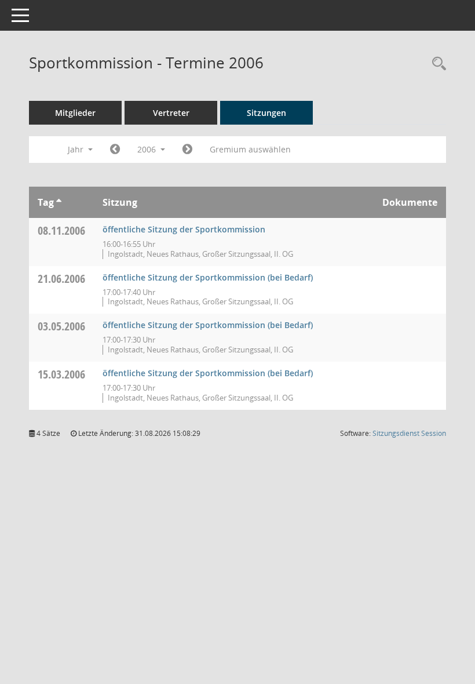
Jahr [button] (77, 149)
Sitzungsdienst (409, 433)
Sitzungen (266, 112)
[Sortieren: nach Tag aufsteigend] (58, 202)
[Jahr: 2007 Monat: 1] (187, 149)
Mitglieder (75, 112)
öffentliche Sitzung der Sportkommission (184, 229)
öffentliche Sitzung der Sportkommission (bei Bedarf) (208, 277)
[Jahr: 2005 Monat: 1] (115, 149)
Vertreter (171, 112)
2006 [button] (147, 149)
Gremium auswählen (250, 149)
